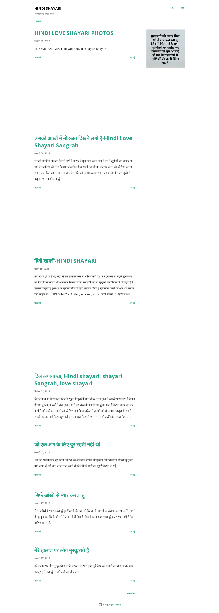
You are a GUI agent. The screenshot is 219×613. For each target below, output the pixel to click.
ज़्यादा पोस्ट (131, 593)
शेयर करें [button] (37, 57)
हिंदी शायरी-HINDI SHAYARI (65, 260)
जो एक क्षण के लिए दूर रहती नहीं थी (67, 444)
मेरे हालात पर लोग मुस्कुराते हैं (61, 550)
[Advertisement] (84, 101)
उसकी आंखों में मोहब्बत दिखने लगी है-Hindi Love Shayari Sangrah (83, 141)
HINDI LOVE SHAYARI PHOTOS (73, 33)
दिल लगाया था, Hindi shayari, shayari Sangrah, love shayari (78, 379)
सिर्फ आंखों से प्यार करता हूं (59, 495)
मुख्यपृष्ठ (39, 21)
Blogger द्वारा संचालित (111, 604)
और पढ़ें (132, 57)
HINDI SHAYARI (47, 8)
